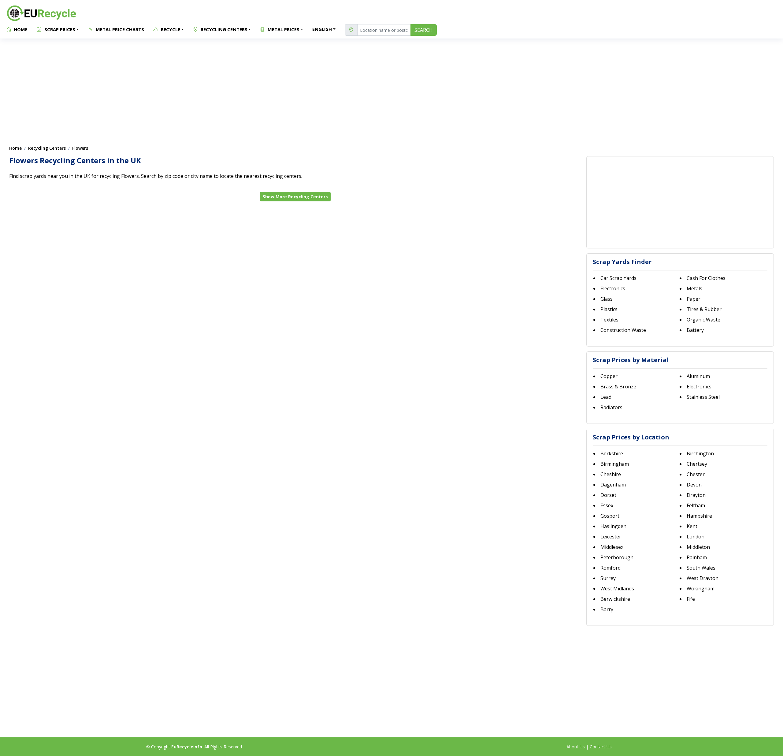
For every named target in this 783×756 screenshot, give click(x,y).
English (322, 29)
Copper (609, 376)
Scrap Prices (59, 29)
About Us (575, 747)
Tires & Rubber (704, 309)
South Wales (701, 567)
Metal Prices (282, 29)
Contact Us (601, 747)
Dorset (608, 495)
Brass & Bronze (618, 386)
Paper (693, 298)
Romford (610, 567)
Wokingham (700, 588)
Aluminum (698, 376)
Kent (692, 526)
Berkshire (611, 453)
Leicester (610, 536)
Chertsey (697, 464)
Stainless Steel (703, 397)
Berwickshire (615, 599)
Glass (606, 298)
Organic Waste (703, 319)
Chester (696, 474)
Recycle (170, 29)
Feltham (696, 505)
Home (20, 29)
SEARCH (423, 30)
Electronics (612, 288)
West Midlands (617, 588)
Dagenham (613, 484)
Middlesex (611, 547)
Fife (691, 599)
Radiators (611, 407)
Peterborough (616, 557)
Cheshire (610, 474)
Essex (606, 505)
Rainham (697, 557)
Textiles (609, 319)
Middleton (698, 547)
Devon (694, 484)
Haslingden (613, 526)
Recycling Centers (223, 29)
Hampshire (699, 515)
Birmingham (614, 464)
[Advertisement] (391, 88)
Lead (605, 397)
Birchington (700, 453)
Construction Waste (623, 330)
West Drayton (702, 578)
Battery (695, 330)
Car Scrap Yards (618, 278)
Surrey (608, 578)
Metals (694, 288)
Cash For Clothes (706, 278)
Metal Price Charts (119, 29)
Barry (606, 609)
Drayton (696, 495)
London (695, 536)
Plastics (609, 309)
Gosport (609, 515)
